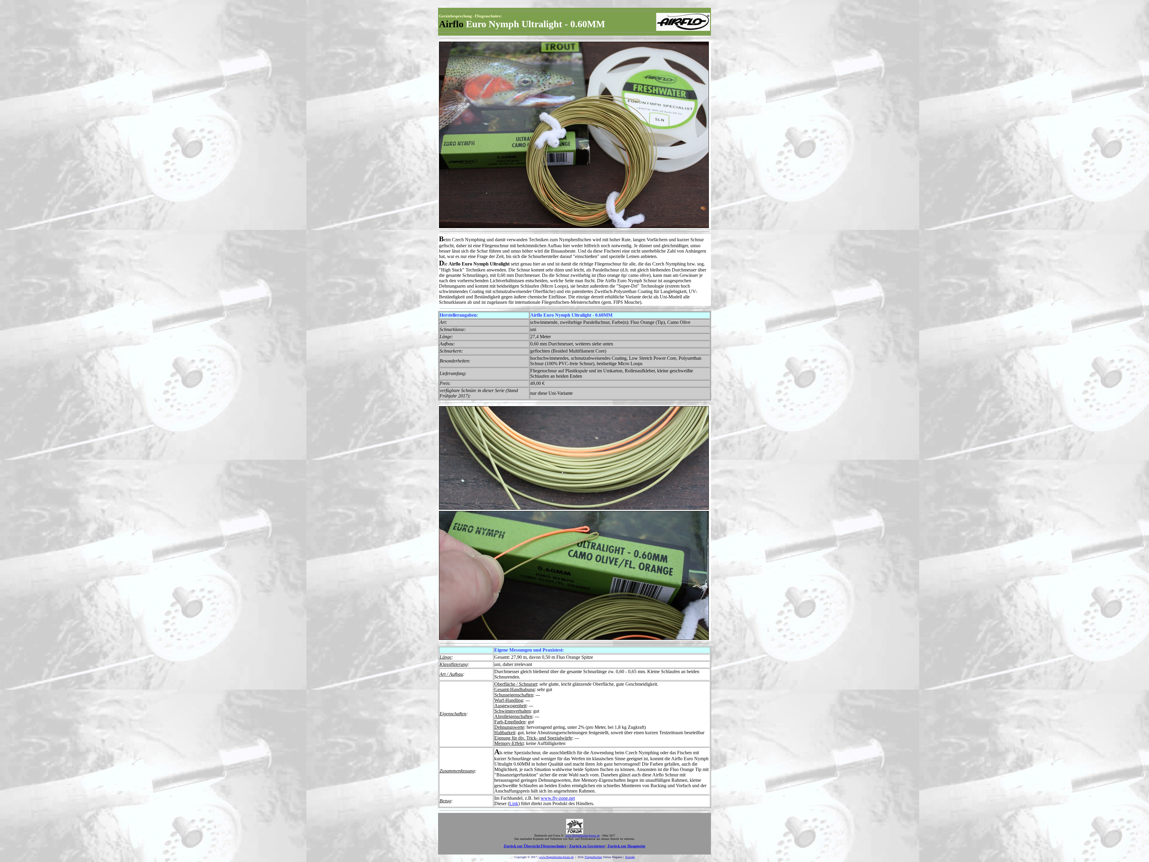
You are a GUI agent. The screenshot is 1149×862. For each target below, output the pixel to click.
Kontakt (630, 857)
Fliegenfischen (593, 857)
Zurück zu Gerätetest (587, 846)
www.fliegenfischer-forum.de (556, 857)
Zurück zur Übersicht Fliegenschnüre (535, 846)
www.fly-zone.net (558, 798)
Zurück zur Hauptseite (626, 846)
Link (513, 803)
